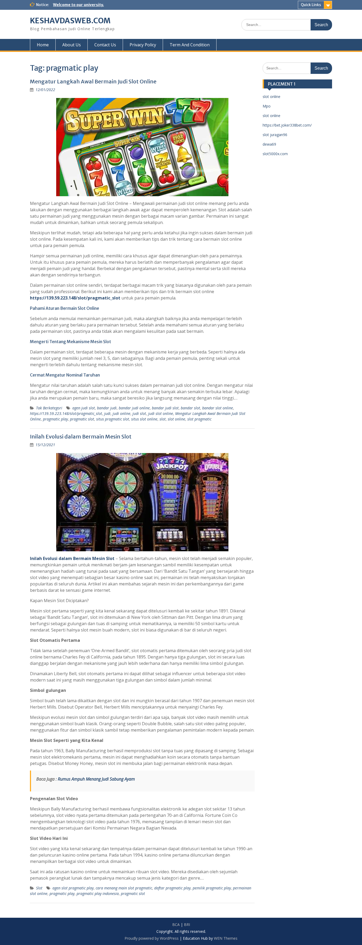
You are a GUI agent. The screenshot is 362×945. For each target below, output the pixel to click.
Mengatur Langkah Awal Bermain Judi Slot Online (93, 81)
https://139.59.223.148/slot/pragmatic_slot (66, 413)
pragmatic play (55, 419)
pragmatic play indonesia (98, 893)
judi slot (139, 413)
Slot (39, 887)
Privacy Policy (143, 45)
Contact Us (105, 45)
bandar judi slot (165, 407)
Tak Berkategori (49, 407)
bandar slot (190, 407)
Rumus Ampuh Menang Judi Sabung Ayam (96, 779)
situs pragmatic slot (112, 419)
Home (43, 45)
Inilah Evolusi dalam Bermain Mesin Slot (80, 436)
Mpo (267, 106)
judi (107, 413)
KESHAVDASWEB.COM (70, 20)
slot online (176, 419)
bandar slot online (217, 407)
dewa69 (269, 144)
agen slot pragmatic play (73, 887)
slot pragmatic (199, 419)
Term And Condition (190, 45)
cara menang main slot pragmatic (124, 887)
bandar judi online (134, 407)
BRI (187, 924)
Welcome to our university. (78, 4)
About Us (71, 45)
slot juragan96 (275, 134)
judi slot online (160, 413)
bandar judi (107, 407)
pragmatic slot (82, 419)
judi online (121, 413)
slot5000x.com (275, 153)
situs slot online (144, 419)
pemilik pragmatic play (212, 887)
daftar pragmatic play (172, 887)
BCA (176, 924)
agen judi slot (83, 407)
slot (163, 419)
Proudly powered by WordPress (152, 938)
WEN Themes (225, 938)
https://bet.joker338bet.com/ (287, 125)
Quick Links (311, 4)
